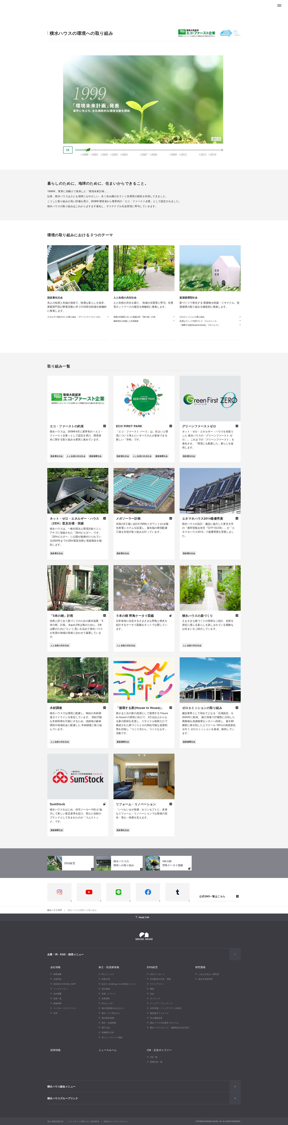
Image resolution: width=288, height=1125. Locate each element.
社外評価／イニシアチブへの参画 (165, 1008)
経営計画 (106, 978)
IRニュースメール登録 (112, 1037)
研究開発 (200, 967)
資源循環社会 (95, 456)
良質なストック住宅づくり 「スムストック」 (199, 320)
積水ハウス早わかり (111, 1013)
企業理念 (57, 978)
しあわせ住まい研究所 (208, 974)
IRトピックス (108, 974)
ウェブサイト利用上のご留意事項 (83, 1121)
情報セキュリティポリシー (116, 1121)
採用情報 (55, 1050)
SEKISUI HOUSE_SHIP (64, 983)
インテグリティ (60, 988)
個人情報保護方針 (55, 1121)
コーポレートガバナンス (64, 1008)
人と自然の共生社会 (76, 456)
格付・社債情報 (109, 1022)
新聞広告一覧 (156, 1061)
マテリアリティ (157, 983)
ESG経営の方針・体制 (160, 978)
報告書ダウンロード (159, 1013)
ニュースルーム (108, 1050)
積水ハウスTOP (54, 910)
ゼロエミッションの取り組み (192, 316)
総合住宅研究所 (205, 978)
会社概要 (57, 993)
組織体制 (57, 1003)
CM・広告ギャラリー (159, 1050)
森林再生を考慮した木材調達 (126, 320)
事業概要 (57, 974)
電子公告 (106, 1027)
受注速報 (106, 988)
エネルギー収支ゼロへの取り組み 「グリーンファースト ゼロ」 (74, 316)
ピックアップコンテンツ (161, 1003)
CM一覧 (154, 1056)
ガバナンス (155, 998)
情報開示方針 (108, 1032)
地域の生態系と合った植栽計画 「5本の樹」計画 (134, 316)
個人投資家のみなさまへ (113, 1008)
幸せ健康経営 (156, 1017)
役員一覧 (57, 998)
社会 (152, 993)
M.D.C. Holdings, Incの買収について (119, 983)
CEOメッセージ (157, 974)
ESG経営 (152, 967)
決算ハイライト (109, 993)
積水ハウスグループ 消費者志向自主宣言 (169, 1027)
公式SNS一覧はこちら (212, 896)
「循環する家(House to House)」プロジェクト (199, 324)
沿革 (55, 1013)
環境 (152, 988)
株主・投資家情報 (109, 967)
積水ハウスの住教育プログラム (164, 1022)
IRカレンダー (108, 1003)
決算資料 (106, 998)
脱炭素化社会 (56, 456)
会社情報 (55, 967)
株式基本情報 (108, 1017)
